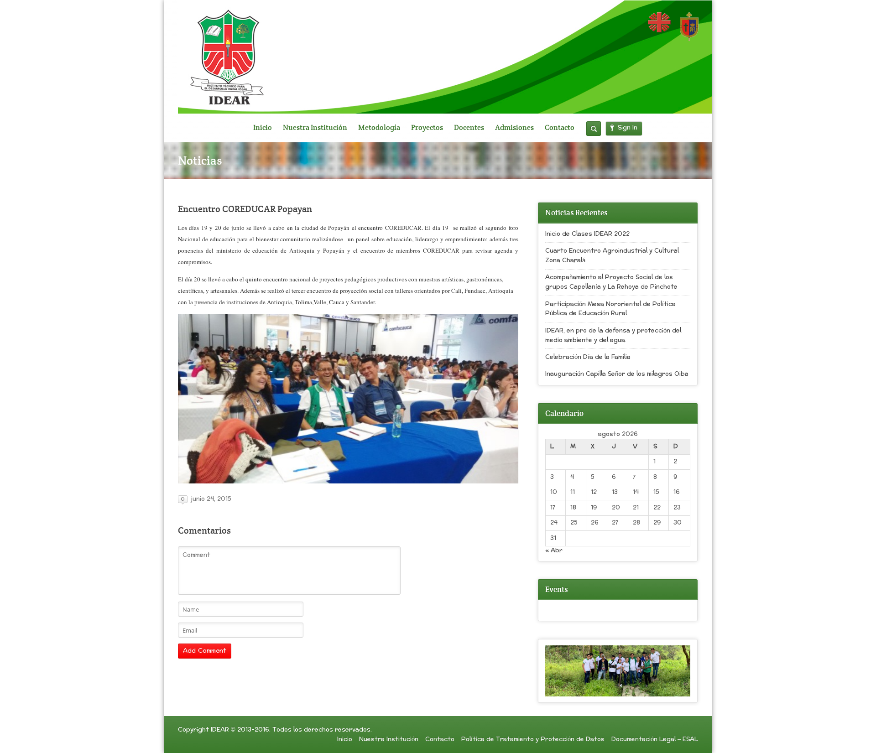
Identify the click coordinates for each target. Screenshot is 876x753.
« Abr (554, 550)
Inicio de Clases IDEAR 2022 (587, 233)
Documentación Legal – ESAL (654, 739)
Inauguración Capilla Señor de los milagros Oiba (616, 374)
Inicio (262, 127)
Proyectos (427, 127)
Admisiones (514, 127)
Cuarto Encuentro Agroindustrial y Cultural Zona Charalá (612, 255)
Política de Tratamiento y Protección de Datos (533, 739)
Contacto (559, 127)
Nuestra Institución (315, 127)
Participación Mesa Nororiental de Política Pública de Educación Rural (610, 309)
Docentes (469, 127)
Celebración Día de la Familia (588, 357)
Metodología (379, 127)
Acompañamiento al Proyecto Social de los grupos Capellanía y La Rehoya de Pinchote (611, 282)
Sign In (627, 127)
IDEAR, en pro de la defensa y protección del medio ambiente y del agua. (613, 335)
